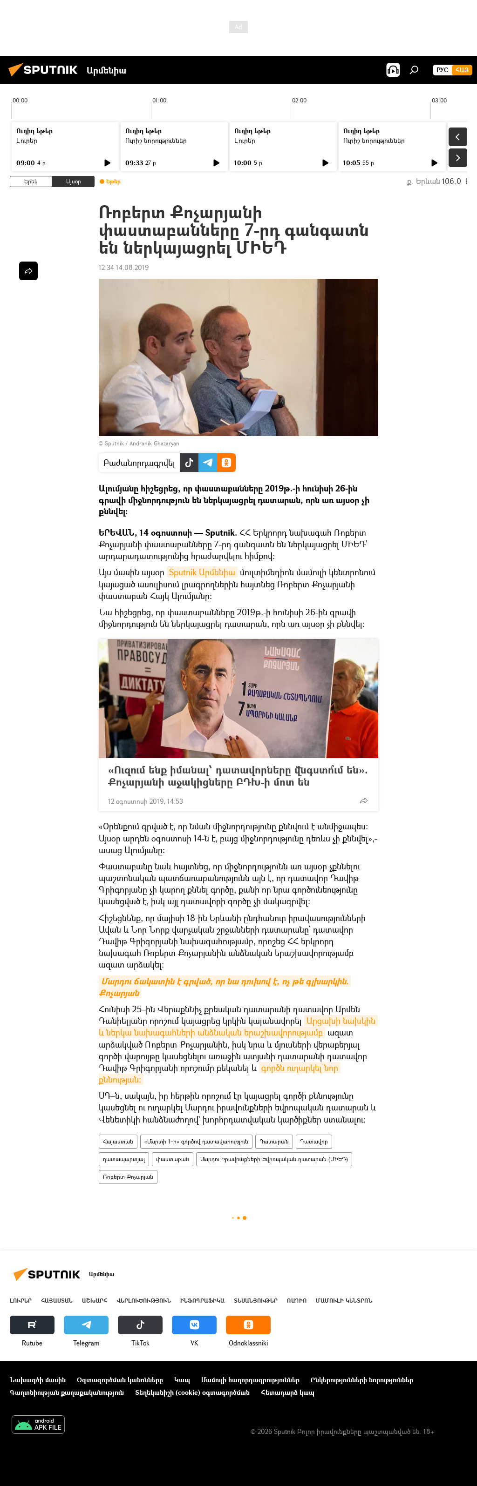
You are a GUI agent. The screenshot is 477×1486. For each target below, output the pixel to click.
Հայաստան (118, 1141)
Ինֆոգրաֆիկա (202, 1300)
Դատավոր (314, 1141)
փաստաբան (172, 1159)
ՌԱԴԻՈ (297, 1300)
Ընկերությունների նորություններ (362, 1379)
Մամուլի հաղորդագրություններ (250, 1379)
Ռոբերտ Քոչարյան (128, 1177)
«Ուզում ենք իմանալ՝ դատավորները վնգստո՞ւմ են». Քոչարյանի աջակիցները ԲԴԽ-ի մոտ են (238, 776)
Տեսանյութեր (256, 1300)
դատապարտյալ (124, 1159)
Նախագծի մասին (38, 1379)
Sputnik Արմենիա (202, 572)
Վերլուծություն (143, 1300)
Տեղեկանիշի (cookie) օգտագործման (192, 1392)
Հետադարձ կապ (287, 1392)
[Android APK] (38, 1425)
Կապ (182, 1379)
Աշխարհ (94, 1300)
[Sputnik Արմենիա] (46, 77)
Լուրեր (26, 140)
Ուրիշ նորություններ (156, 140)
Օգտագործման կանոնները (120, 1379)
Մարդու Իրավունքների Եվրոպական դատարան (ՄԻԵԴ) (274, 1159)
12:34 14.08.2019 (124, 267)
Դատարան (274, 1141)
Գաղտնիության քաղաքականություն (67, 1392)
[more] (363, 800)
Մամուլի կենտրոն (344, 1300)
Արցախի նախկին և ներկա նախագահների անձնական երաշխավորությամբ (238, 1026)
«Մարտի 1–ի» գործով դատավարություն (196, 1141)
